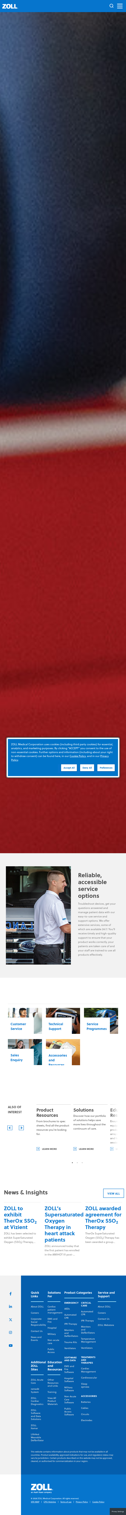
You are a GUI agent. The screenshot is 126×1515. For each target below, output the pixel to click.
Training (52, 1392)
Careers (35, 1312)
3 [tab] (82, 1162)
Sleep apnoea (85, 1385)
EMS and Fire (52, 1320)
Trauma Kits (70, 1342)
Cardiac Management (88, 1370)
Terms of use (66, 1501)
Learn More (49, 1148)
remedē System (35, 1390)
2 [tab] (77, 1162)
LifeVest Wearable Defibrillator (37, 1437)
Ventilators (70, 1348)
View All (113, 1193)
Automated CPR (70, 1316)
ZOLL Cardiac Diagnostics (37, 1401)
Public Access (51, 1351)
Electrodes (86, 1420)
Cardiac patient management (55, 1309)
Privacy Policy (82, 1501)
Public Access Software (69, 1411)
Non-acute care (53, 1341)
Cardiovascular (89, 1377)
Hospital (52, 1327)
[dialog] (63, 757)
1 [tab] (72, 1162)
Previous (10, 1128)
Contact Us (36, 1331)
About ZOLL (37, 1306)
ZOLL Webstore (106, 1325)
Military (52, 1334)
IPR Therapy (70, 1324)
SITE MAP (35, 1501)
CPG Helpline (50, 1501)
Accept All (69, 767)
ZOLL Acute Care (37, 1381)
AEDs (67, 1308)
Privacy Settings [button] (118, 1511)
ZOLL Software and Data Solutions (36, 1415)
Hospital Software (69, 1380)
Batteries (86, 1402)
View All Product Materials (53, 1401)
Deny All (87, 767)
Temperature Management (88, 1340)
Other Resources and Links (53, 1382)
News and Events (36, 1339)
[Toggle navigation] (120, 6)
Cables (84, 1408)
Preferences (106, 767)
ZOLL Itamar (34, 1427)
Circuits (85, 1414)
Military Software (69, 1389)
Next (21, 1128)
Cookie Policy (98, 1501)
